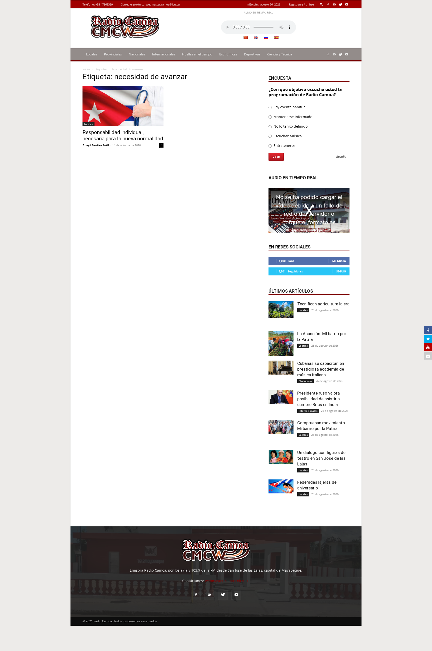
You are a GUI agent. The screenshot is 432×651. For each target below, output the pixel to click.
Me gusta (339, 261)
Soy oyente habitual (289, 107)
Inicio (86, 69)
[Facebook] (328, 4)
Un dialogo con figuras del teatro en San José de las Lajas (321, 458)
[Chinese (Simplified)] (245, 37)
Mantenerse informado (292, 116)
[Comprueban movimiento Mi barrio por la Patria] (281, 427)
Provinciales (113, 54)
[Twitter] (340, 4)
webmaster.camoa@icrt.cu (163, 4)
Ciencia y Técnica (279, 54)
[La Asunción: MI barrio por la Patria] (281, 343)
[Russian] (266, 37)
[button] (321, 4)
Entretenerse (283, 145)
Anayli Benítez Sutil (95, 145)
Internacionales (163, 54)
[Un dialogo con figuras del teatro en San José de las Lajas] (281, 457)
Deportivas (252, 54)
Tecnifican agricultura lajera (323, 303)
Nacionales (137, 54)
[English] (256, 37)
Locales (91, 54)
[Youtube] (347, 4)
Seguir (341, 271)
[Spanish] (276, 37)
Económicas (228, 54)
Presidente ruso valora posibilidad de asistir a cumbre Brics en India (318, 399)
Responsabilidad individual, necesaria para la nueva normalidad (122, 135)
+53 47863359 (104, 4)
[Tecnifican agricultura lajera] (281, 309)
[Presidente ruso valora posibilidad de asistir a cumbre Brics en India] (281, 397)
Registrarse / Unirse (301, 4)
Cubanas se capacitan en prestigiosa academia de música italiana (320, 369)
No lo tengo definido (290, 126)
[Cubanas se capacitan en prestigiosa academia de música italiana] (281, 368)
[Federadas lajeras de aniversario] (281, 486)
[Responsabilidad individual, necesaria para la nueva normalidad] (123, 106)
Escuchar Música (287, 136)
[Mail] (334, 4)
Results (341, 157)
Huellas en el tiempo (197, 54)
